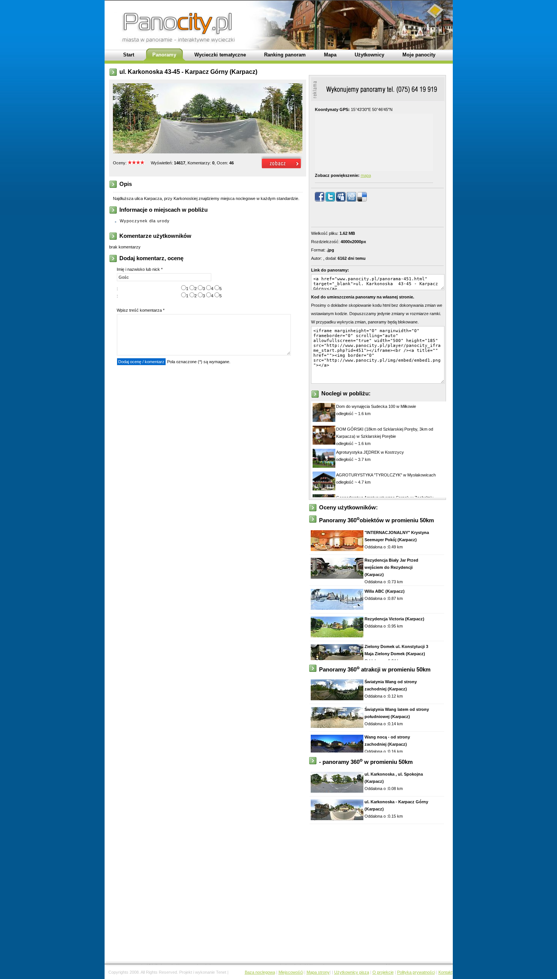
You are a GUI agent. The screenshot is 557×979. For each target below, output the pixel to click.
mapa (366, 175)
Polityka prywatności (416, 972)
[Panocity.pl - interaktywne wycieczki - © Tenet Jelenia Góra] (281, 169)
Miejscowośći (290, 972)
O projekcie (383, 972)
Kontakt (445, 972)
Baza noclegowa (260, 972)
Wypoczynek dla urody (145, 221)
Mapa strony (318, 972)
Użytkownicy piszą (351, 972)
